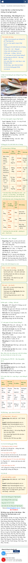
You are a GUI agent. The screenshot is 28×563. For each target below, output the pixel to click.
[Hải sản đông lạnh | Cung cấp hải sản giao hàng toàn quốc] (2, 1)
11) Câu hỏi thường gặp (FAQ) (12, 67)
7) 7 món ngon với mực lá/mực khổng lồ (14, 55)
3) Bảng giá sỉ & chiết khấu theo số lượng (15, 47)
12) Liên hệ (7, 69)
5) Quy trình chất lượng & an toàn (13, 51)
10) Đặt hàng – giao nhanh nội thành (13, 65)
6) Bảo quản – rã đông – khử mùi (12, 53)
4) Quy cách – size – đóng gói (11, 49)
